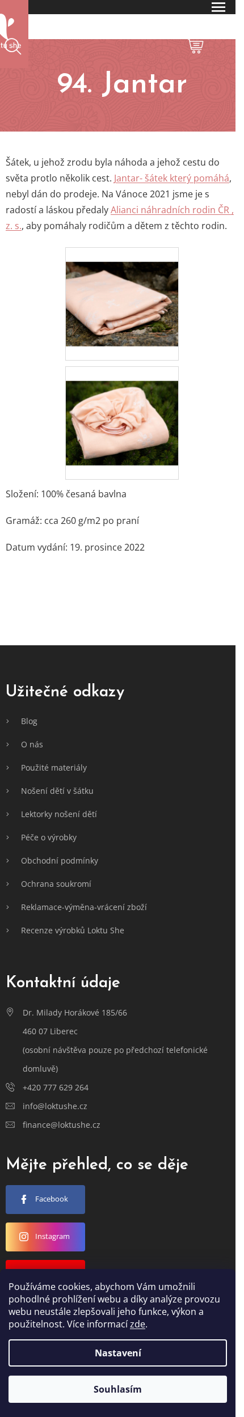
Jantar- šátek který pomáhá (171, 178)
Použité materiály (54, 767)
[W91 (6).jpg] (122, 289)
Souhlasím (118, 1389)
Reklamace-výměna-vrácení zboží (84, 907)
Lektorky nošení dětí (59, 814)
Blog (29, 721)
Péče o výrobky (49, 837)
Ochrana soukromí (56, 883)
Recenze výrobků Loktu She (72, 930)
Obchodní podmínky (59, 860)
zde (137, 1324)
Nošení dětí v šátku (57, 790)
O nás (32, 744)
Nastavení (118, 1353)
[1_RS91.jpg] (122, 408)
